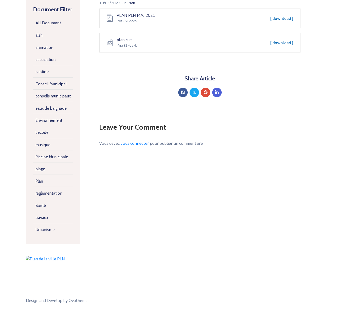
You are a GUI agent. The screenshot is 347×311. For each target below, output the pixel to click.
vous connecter (135, 143)
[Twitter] (194, 92)
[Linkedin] (217, 92)
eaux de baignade (51, 108)
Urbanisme (45, 229)
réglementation (48, 193)
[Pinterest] (205, 92)
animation (44, 47)
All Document (48, 23)
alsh (38, 35)
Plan (39, 181)
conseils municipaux (53, 96)
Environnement (48, 120)
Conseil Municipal (51, 84)
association (45, 59)
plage (40, 168)
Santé (40, 205)
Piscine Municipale (51, 156)
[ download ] (281, 18)
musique (42, 144)
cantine (42, 71)
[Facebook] (183, 92)
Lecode (41, 132)
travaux (41, 217)
